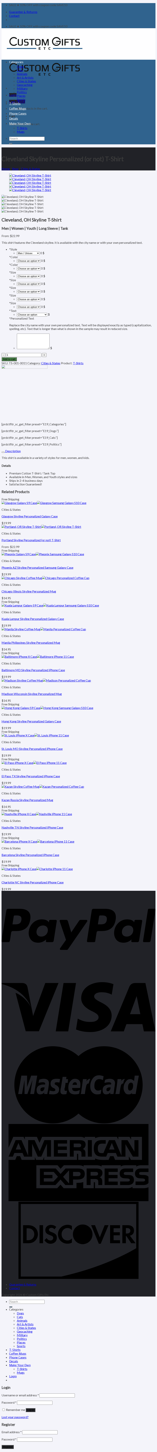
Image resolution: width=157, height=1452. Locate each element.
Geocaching (25, 85)
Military (22, 88)
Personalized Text (21, 318)
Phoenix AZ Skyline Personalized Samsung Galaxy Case (37, 567)
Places (21, 96)
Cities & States (26, 81)
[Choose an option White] (28, 268)
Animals (22, 74)
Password (9, 1402)
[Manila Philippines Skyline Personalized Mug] (44, 629)
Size (12, 272)
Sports (21, 99)
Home (6, 168)
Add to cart (9, 359)
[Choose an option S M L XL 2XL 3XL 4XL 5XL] (28, 276)
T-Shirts (14, 103)
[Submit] (10, 143)
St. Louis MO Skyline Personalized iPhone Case (32, 748)
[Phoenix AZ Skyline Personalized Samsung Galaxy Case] (43, 554)
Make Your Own (20, 123)
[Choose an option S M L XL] (28, 291)
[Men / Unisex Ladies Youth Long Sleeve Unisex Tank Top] (28, 253)
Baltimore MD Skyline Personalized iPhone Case (33, 670)
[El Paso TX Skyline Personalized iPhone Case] (34, 762)
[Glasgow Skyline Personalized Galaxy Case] (44, 503)
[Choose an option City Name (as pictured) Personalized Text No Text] (32, 314)
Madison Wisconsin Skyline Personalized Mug (32, 694)
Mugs (21, 131)
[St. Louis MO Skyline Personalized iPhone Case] (35, 735)
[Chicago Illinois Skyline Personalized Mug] (45, 578)
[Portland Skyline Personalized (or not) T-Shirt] (41, 526)
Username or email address (20, 1395)
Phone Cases (17, 113)
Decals (13, 118)
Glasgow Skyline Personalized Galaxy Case (30, 516)
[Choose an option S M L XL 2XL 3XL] (28, 283)
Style (13, 249)
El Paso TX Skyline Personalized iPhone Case (31, 776)
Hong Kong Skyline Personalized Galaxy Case (31, 721)
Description (13, 451)
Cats (20, 70)
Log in (30, 1410)
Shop (15, 168)
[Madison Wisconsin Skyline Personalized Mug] (46, 680)
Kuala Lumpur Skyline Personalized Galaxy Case (33, 619)
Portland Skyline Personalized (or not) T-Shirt (31, 540)
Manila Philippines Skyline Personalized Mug (31, 642)
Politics (22, 92)
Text (12, 310)
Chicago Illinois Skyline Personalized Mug (29, 591)
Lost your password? (15, 1417)
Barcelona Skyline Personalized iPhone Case (30, 855)
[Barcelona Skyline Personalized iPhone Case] (38, 841)
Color (13, 257)
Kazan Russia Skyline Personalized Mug (27, 800)
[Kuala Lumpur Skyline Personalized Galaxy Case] (50, 605)
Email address (12, 1432)
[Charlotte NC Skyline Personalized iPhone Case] (37, 869)
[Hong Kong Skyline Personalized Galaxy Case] (47, 708)
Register (7, 1446)
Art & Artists (25, 77)
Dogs (20, 66)
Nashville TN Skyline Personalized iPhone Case (32, 827)
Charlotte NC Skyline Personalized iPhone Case (33, 882)
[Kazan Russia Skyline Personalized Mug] (43, 786)
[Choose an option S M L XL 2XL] (28, 306)
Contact (14, 16)
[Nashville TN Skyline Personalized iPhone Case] (37, 814)
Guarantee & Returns (23, 12)
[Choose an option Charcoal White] (28, 260)
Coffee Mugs (17, 108)
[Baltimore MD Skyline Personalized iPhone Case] (38, 656)
